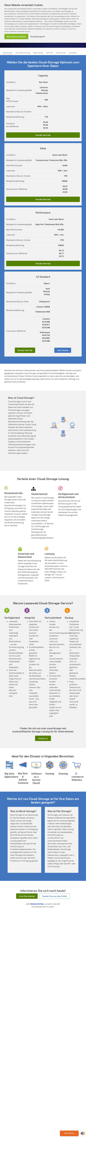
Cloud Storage (7, 53)
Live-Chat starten (27, 896)
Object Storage (38, 53)
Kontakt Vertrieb (43, 135)
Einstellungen (37, 36)
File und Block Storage (22, 53)
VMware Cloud (61, 53)
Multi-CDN (49, 53)
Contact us (43, 738)
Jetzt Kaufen (73, 53)
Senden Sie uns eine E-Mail (54, 896)
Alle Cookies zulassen (16, 36)
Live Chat (72, 1133)
